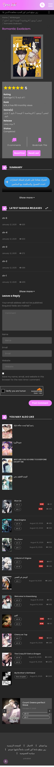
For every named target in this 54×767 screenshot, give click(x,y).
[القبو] (7, 621)
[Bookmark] (39, 140)
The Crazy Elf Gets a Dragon (27, 653)
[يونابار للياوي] (10, 4)
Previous (4, 711)
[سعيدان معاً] (7, 544)
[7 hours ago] (42, 504)
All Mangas (15, 17)
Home (4, 17)
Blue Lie (17, 501)
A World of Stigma (22, 558)
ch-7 (18, 562)
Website (6, 360)
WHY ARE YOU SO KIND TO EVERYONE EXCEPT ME (30, 460)
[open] (50, 5)
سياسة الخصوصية (27, 753)
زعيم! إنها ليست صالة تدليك (24, 425)
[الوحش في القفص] (7, 582)
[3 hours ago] (41, 623)
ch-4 (4, 232)
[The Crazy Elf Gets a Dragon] (7, 659)
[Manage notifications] (5, 761)
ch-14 (26, 711)
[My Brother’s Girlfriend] (7, 678)
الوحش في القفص (21, 577)
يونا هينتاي (43, 745)
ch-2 (4, 261)
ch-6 (18, 566)
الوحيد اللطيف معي (20, 476)
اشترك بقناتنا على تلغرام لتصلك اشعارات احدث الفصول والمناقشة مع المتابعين (28, 181)
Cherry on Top (20, 634)
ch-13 (26, 715)
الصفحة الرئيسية (14, 745)
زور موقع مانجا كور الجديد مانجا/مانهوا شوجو (27, 749)
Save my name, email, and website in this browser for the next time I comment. (23, 378)
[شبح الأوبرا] (7, 448)
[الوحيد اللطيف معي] (7, 482)
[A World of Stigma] (7, 563)
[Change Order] (46, 208)
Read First (19, 153)
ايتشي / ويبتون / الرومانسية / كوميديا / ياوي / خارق (23, 20)
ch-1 (4, 275)
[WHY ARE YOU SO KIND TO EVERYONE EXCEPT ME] (7, 465)
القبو (16, 615)
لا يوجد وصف (9, 123)
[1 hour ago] (42, 619)
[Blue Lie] (7, 506)
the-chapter (21, 676)
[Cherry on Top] (7, 640)
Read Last (34, 153)
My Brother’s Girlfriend (24, 673)
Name (5, 334)
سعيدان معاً (18, 539)
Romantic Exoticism (13, 23)
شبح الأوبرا (17, 442)
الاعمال (30, 745)
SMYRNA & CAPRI (31, 702)
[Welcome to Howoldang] (7, 601)
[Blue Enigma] (7, 525)
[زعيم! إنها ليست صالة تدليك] (7, 431)
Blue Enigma (20, 520)
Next (50, 711)
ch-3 (4, 246)
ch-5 (4, 218)
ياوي (6, 116)
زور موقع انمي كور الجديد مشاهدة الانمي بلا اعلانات (20, 14)
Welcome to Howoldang (25, 596)
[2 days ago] (41, 561)
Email (4, 347)
